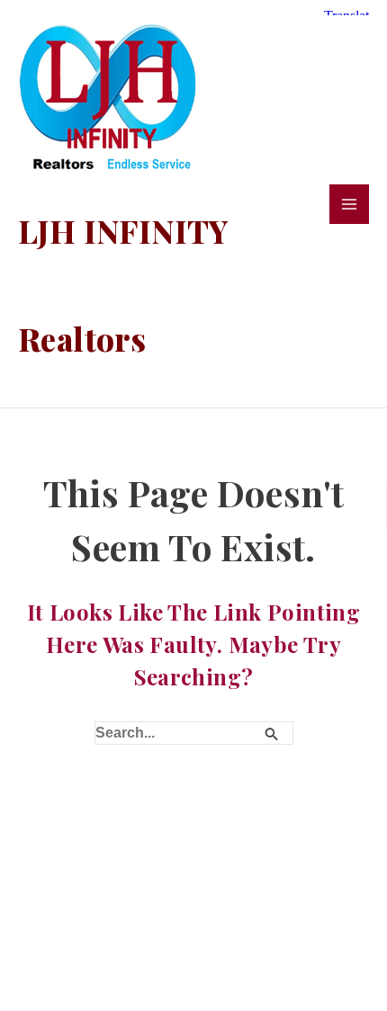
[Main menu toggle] (349, 204)
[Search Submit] (272, 732)
